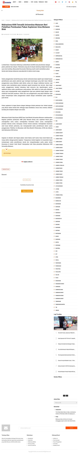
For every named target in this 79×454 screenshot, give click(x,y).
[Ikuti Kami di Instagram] (59, 2)
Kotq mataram (59, 118)
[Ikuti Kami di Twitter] (62, 2)
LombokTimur (59, 168)
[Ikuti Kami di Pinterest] (69, 2)
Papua (57, 260)
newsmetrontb (39, 451)
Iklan (57, 73)
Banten (57, 35)
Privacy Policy (31, 443)
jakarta (58, 79)
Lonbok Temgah (59, 177)
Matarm (57, 224)
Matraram (58, 233)
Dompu (57, 61)
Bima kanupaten (59, 44)
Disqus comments (27, 191)
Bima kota (58, 47)
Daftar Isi (55, 438)
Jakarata (58, 76)
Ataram (57, 26)
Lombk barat (59, 141)
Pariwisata (58, 262)
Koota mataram (59, 106)
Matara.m (58, 212)
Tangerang (58, 301)
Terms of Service (32, 445)
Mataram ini (59, 218)
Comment (27, 34)
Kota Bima (58, 112)
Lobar (57, 126)
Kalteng (58, 91)
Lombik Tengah (59, 135)
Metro (57, 242)
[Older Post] (29, 180)
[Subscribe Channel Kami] (55, 2)
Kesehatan (58, 94)
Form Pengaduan (57, 442)
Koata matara (59, 100)
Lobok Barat (59, 129)
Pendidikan (58, 265)
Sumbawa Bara (59, 289)
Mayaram (58, 239)
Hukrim (57, 70)
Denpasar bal (59, 55)
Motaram (58, 245)
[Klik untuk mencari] (76, 2)
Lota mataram (59, 186)
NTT (56, 254)
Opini (57, 257)
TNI (56, 307)
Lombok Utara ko (60, 165)
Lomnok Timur (59, 171)
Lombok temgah (59, 150)
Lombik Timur (59, 138)
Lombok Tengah (59, 153)
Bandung (58, 29)
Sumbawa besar (59, 295)
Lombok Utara (59, 162)
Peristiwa (58, 268)
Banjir (57, 32)
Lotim (57, 192)
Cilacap (57, 52)
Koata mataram (59, 103)
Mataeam (58, 206)
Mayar (57, 236)
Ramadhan (58, 280)
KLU (56, 97)
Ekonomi (21, 34)
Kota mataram (59, 115)
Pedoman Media (32, 442)
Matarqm (58, 227)
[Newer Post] (25, 180)
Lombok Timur (59, 156)
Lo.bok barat (59, 124)
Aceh (57, 23)
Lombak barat (59, 132)
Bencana (58, 38)
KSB (56, 121)
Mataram (58, 215)
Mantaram (58, 203)
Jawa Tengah (59, 88)
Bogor (57, 50)
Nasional (58, 248)
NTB (56, 251)
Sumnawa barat (59, 298)
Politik (57, 274)
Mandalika (58, 200)
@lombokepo (7, 153)
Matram (58, 230)
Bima (57, 41)
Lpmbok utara (59, 194)
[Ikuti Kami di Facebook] (66, 2)
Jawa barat (58, 85)
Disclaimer (30, 438)
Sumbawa (58, 286)
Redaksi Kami (56, 445)
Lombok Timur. (59, 159)
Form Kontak (56, 440)
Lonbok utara (59, 183)
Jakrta (57, 82)
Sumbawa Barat (59, 292)
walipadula (58, 409)
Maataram (58, 197)
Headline (58, 67)
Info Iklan (55, 443)
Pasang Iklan (40, 10)
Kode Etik (30, 440)
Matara (57, 209)
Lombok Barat (59, 147)
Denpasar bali (59, 58)
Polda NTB (58, 271)
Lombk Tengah (59, 144)
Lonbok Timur (59, 180)
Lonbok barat (59, 174)
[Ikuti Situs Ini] (72, 2)
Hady (57, 416)
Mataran (58, 221)
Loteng (57, 189)
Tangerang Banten (60, 304)
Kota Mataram (59, 109)
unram (57, 310)
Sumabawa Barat (60, 283)
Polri (57, 277)
